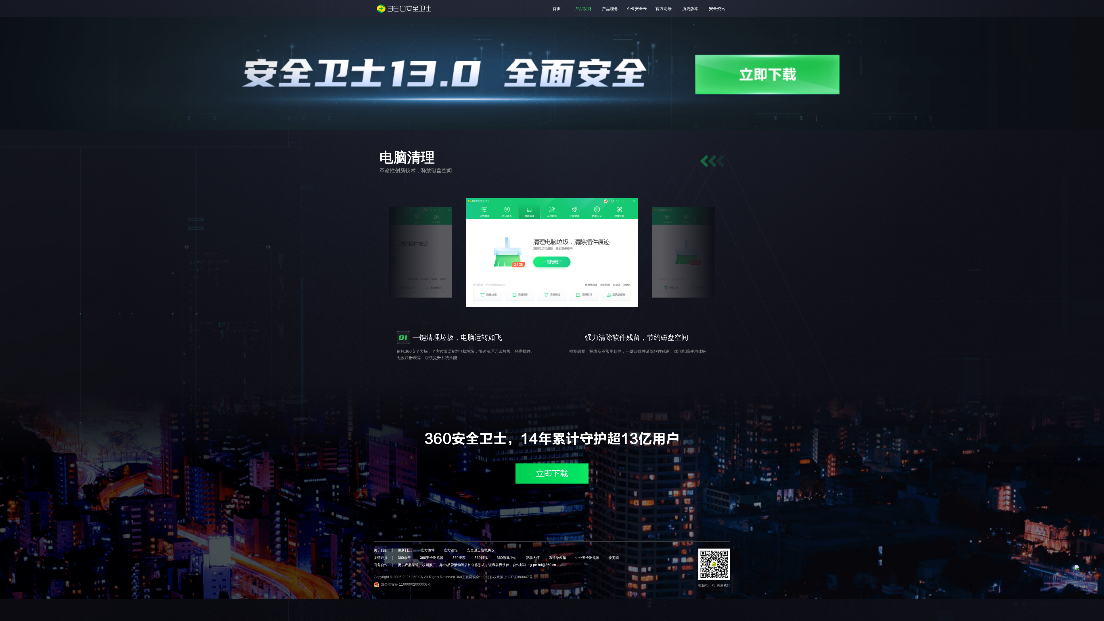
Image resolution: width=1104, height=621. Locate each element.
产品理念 (610, 8)
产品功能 (583, 8)
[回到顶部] (1082, 573)
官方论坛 (664, 8)
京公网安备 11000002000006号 (406, 584)
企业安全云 (637, 8)
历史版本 (690, 8)
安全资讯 (717, 8)
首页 (557, 8)
